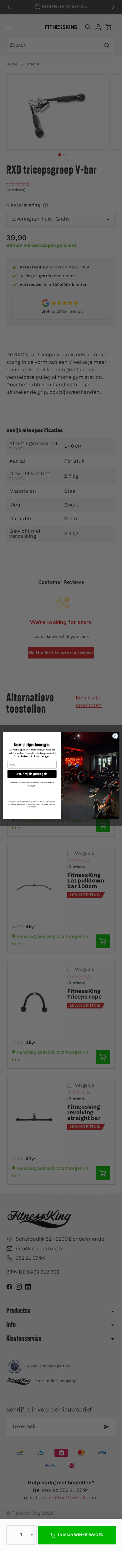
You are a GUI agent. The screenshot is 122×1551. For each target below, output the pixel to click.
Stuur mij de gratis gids (32, 774)
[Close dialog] (115, 736)
